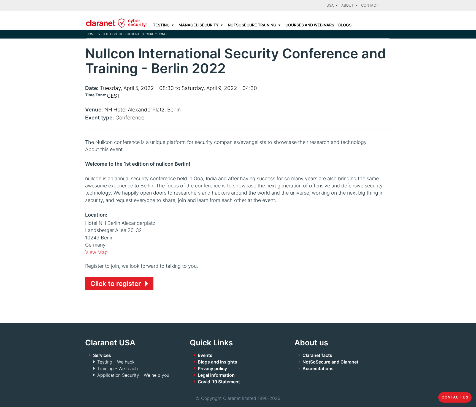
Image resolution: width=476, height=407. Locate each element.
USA (330, 5)
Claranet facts (317, 355)
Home (91, 34)
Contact (369, 5)
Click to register (115, 284)
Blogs (344, 25)
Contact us (455, 397)
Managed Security (198, 25)
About (348, 5)
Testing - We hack (115, 362)
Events (205, 355)
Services (102, 355)
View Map (96, 252)
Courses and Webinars (309, 25)
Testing (161, 25)
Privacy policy (212, 368)
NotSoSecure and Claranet (330, 362)
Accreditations (318, 368)
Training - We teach (117, 368)
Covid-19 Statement (219, 381)
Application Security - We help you (133, 375)
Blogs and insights (217, 362)
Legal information (216, 375)
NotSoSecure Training (252, 25)
